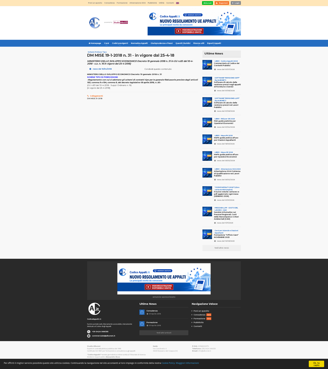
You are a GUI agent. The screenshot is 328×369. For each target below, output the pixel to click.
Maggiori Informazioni (187, 362)
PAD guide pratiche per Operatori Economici (225, 121)
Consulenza (109, 3)
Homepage (95, 43)
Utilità (161, 3)
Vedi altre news (221, 248)
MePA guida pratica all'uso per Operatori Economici (226, 154)
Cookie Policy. (168, 362)
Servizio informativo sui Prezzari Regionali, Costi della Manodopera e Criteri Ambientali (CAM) (226, 214)
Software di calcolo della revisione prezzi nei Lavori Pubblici (226, 103)
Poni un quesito (95, 3)
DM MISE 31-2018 (94, 98)
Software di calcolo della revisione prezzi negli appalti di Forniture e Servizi (227, 83)
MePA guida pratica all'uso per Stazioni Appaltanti (226, 138)
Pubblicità (152, 3)
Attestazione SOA (138, 3)
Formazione (122, 3)
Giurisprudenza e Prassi (161, 43)
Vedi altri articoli (164, 333)
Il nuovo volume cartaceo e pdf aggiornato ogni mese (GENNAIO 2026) (226, 192)
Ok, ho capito (316, 364)
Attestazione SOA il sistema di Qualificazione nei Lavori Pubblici (227, 172)
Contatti (170, 3)
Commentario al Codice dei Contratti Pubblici (226, 63)
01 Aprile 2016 (155, 314)
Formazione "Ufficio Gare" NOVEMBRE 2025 (226, 235)
